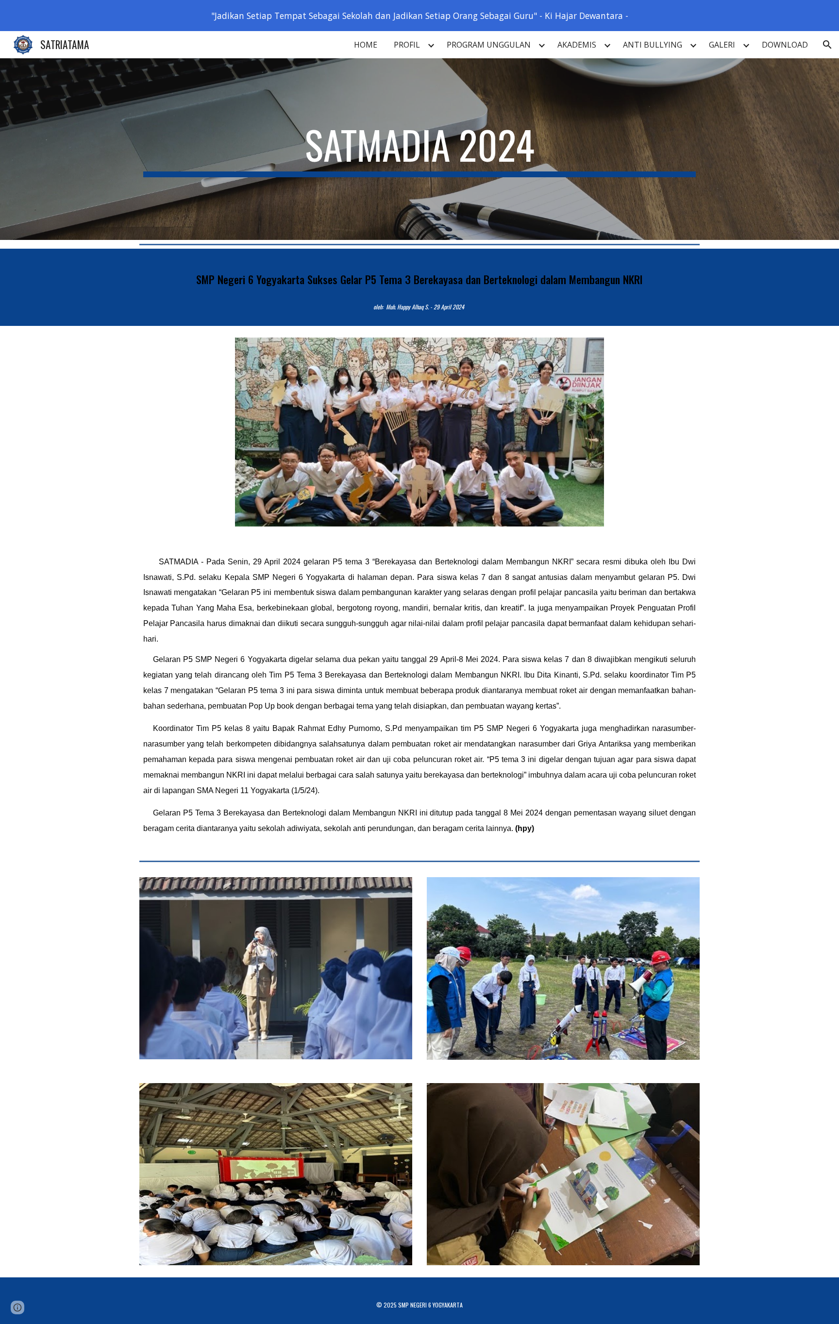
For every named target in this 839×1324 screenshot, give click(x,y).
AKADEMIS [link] (576, 44)
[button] (827, 44)
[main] (419, 149)
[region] (419, 15)
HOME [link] (365, 44)
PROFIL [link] (407, 44)
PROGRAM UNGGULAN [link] (489, 44)
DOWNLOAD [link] (785, 44)
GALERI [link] (722, 44)
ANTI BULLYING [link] (652, 44)
